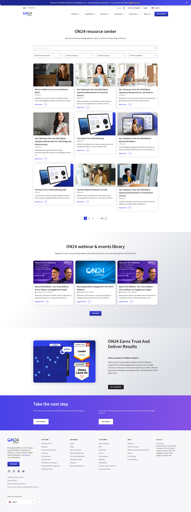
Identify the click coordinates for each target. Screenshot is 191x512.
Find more (95, 313)
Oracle (101, 453)
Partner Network (133, 447)
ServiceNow (103, 463)
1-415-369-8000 (171, 446)
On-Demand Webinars (77, 456)
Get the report (115, 387)
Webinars (44, 447)
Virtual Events (46, 456)
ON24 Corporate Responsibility (138, 450)
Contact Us (160, 444)
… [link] (97, 218)
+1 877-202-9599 (168, 448)
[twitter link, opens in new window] (13, 471)
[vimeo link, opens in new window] (18, 471)
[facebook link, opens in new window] (9, 471)
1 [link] (86, 218)
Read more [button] (38, 104)
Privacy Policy (12, 480)
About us (147, 14)
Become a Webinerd (76, 466)
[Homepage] (27, 14)
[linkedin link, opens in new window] (23, 471)
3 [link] (94, 218)
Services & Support (134, 8)
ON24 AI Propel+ (47, 469)
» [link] (105, 218)
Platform (74, 14)
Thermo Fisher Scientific (107, 466)
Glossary (73, 463)
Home (24, 8)
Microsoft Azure (104, 444)
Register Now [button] (39, 302)
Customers (118, 14)
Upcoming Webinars (77, 453)
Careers (130, 453)
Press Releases (133, 459)
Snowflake (102, 450)
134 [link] (102, 218)
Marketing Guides (76, 459)
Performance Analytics (49, 463)
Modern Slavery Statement (16, 484)
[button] (187, 2)
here (26, 455)
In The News (132, 456)
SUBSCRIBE (13, 464)
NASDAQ (102, 459)
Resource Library (75, 450)
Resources (32, 8)
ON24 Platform (46, 444)
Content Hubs (46, 459)
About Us (131, 444)
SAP (100, 447)
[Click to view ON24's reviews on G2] (115, 336)
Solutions (103, 14)
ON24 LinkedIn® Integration (50, 466)
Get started (161, 14)
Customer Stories (105, 469)
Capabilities (89, 14)
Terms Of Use (19, 477)
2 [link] (90, 218)
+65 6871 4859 (168, 453)
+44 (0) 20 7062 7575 (168, 451)
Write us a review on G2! (14, 496)
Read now (135, 3)
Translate (44, 453)
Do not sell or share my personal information (22, 487)
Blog (71, 447)
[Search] (124, 8)
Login (145, 8)
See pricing (106, 421)
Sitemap (10, 477)
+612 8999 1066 (166, 455)
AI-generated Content (48, 450)
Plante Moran (103, 456)
